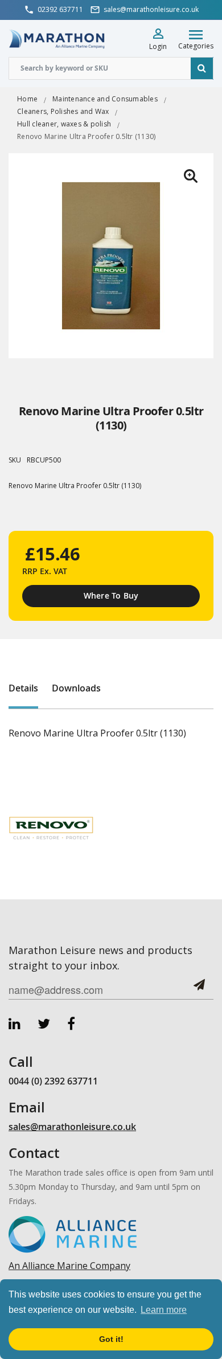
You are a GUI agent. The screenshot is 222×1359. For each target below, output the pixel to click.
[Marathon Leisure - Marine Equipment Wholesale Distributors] (57, 38)
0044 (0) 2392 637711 (53, 1081)
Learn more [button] (164, 1310)
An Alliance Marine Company (69, 1265)
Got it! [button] (111, 1339)
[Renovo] (51, 828)
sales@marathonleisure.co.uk (72, 1126)
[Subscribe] (199, 989)
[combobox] (111, 68)
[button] (190, 176)
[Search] (202, 68)
